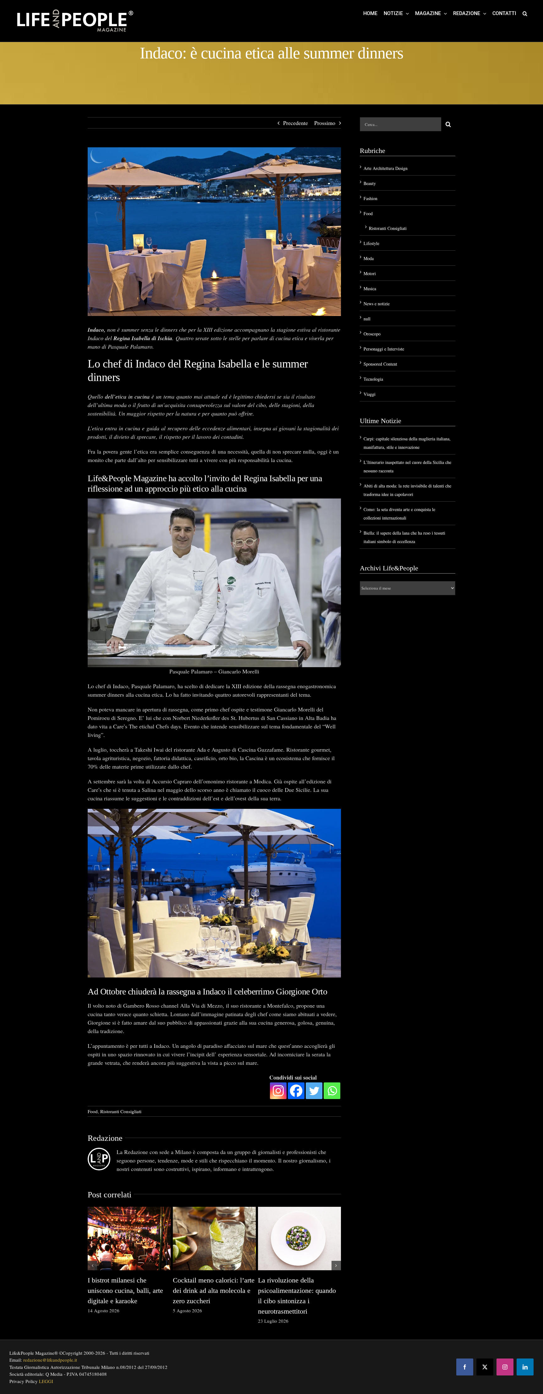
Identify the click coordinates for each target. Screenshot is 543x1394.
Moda (369, 258)
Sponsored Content (380, 364)
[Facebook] (296, 1090)
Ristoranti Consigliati (120, 1111)
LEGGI (46, 1381)
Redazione (105, 1138)
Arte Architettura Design (386, 168)
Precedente (295, 123)
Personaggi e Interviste (384, 349)
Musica (370, 288)
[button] (525, 13)
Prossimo (324, 123)
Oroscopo (372, 334)
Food (93, 1111)
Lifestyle (371, 243)
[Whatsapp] (332, 1090)
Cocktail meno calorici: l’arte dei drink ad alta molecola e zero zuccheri (214, 1290)
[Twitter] (314, 1090)
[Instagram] (278, 1090)
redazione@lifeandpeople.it (50, 1360)
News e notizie (377, 304)
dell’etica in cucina (127, 396)
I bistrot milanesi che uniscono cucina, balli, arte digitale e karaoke (125, 1290)
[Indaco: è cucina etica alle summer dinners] (214, 231)
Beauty (370, 183)
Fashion (370, 198)
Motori (370, 273)
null (367, 319)
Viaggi (370, 394)
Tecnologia (373, 379)
